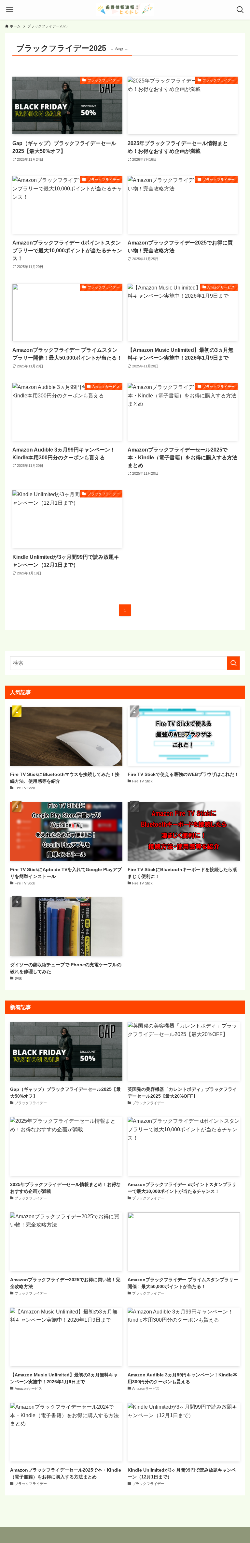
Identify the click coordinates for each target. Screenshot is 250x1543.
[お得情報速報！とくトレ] (125, 10)
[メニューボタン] (10, 10)
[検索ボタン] (240, 10)
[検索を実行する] (233, 663)
